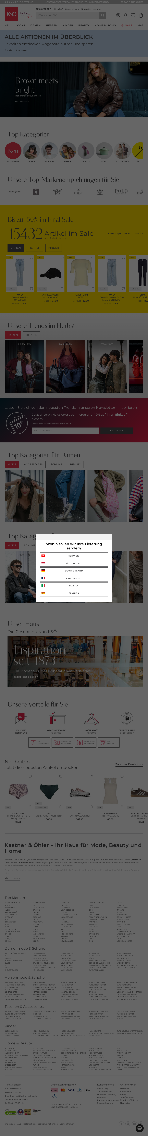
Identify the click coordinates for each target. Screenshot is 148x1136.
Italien (74, 586)
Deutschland (74, 571)
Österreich (74, 563)
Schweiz (74, 556)
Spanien (74, 593)
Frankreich (74, 578)
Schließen (109, 537)
